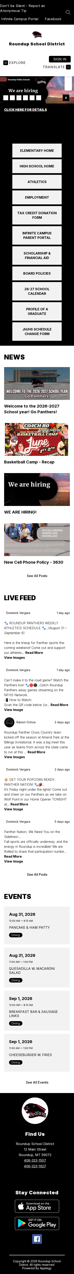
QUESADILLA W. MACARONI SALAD (32, 970)
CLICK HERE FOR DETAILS (25, 110)
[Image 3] (18, 97)
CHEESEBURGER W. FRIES (31, 1055)
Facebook (53, 19)
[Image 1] (5, 97)
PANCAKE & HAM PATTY (30, 927)
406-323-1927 (35, 1166)
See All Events (37, 1082)
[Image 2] (12, 97)
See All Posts (37, 576)
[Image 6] (38, 97)
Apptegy (46, 1268)
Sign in (59, 59)
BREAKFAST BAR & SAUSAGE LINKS (33, 1014)
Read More (34, 653)
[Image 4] (25, 97)
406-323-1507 (35, 1160)
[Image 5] (32, 97)
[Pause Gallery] (66, 97)
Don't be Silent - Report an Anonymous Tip (22, 8)
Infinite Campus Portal (19, 19)
